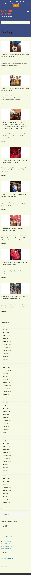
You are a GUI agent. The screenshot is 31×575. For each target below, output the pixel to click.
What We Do (5, 3)
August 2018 (6, 394)
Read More (4, 69)
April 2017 (5, 440)
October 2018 (6, 388)
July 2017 (5, 432)
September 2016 (7, 461)
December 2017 (7, 417)
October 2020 (6, 347)
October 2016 (6, 458)
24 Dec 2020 (5, 301)
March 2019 (6, 379)
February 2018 (6, 411)
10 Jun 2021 (5, 58)
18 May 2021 (5, 92)
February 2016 (6, 478)
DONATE (16, 5)
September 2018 (7, 391)
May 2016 (5, 470)
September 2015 (7, 490)
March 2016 (6, 476)
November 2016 (7, 455)
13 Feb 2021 (5, 199)
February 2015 (6, 502)
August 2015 (6, 493)
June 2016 (5, 467)
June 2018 (5, 400)
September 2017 (7, 426)
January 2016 (6, 481)
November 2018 (7, 385)
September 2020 (7, 350)
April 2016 (5, 473)
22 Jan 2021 (5, 267)
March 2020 (6, 365)
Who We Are (12, 3)
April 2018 (5, 405)
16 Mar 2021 (5, 131)
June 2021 (5, 327)
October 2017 (6, 423)
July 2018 (5, 397)
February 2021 (6, 335)
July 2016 (5, 464)
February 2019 (6, 382)
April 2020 (5, 362)
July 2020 (5, 356)
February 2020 (6, 367)
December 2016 (7, 452)
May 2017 (5, 438)
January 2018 (6, 414)
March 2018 (6, 408)
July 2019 (5, 376)
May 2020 (5, 359)
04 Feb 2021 (5, 233)
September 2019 (7, 370)
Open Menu (27, 11)
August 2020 (6, 353)
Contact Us (26, 3)
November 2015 (7, 487)
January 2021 (6, 338)
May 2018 (5, 403)
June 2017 (5, 435)
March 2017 (6, 443)
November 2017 (7, 420)
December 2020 (7, 341)
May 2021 (5, 329)
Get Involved (19, 3)
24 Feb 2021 (5, 164)
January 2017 (6, 449)
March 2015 (6, 499)
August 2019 (6, 373)
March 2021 (6, 332)
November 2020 (7, 344)
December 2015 (7, 484)
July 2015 (5, 496)
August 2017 (6, 429)
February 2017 (6, 446)
